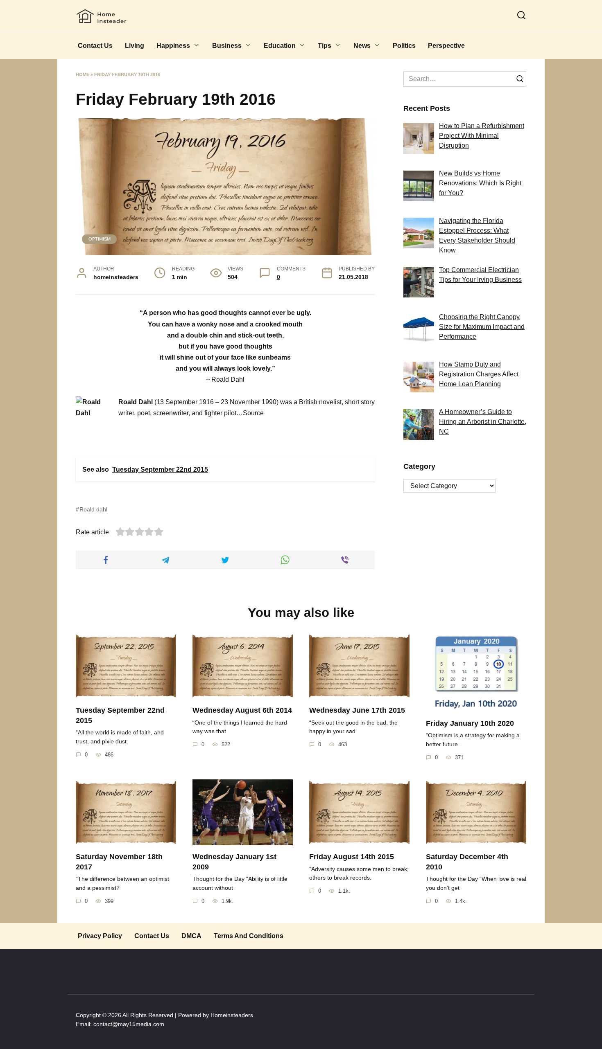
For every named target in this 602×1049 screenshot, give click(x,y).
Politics (404, 45)
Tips (324, 45)
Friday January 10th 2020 (470, 723)
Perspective (446, 45)
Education (280, 45)
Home (82, 74)
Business (227, 45)
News (362, 45)
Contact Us (95, 45)
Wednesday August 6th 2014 (242, 710)
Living (134, 45)
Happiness (173, 45)
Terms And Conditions (248, 935)
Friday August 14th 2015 (351, 857)
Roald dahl (93, 509)
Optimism (99, 238)
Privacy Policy (100, 935)
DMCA (191, 935)
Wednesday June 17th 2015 (357, 710)
